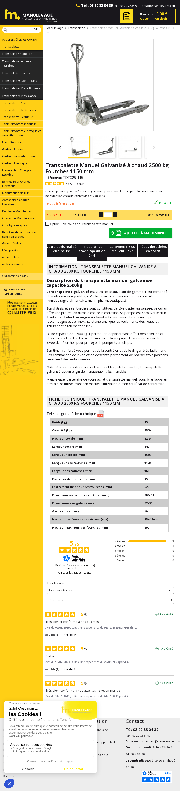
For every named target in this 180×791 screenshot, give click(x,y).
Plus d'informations (61, 203)
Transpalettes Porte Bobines (21, 88)
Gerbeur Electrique (14, 163)
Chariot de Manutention (18, 218)
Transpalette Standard (17, 54)
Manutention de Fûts (16, 193)
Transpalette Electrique (17, 117)
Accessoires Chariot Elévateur (15, 202)
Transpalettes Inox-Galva (19, 96)
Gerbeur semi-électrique (18, 156)
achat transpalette (111, 379)
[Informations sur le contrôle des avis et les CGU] (94, 565)
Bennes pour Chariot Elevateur (16, 184)
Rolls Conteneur (12, 264)
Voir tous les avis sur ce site (74, 572)
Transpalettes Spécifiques (19, 81)
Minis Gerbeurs (12, 142)
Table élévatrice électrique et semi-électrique (21, 133)
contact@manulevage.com (158, 6)
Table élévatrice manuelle (19, 124)
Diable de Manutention (17, 211)
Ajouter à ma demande (145, 233)
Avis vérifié (166, 614)
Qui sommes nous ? (15, 276)
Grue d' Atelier (11, 243)
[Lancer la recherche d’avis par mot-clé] (171, 600)
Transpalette (10, 46)
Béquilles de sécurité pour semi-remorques (19, 234)
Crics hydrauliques (14, 225)
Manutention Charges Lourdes (16, 172)
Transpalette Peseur (16, 103)
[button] (109, 414)
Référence (53, 178)
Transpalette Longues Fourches (16, 63)
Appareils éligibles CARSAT (20, 39)
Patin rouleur (11, 257)
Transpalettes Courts (16, 73)
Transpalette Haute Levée (19, 110)
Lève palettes (11, 250)
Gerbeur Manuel (13, 149)
